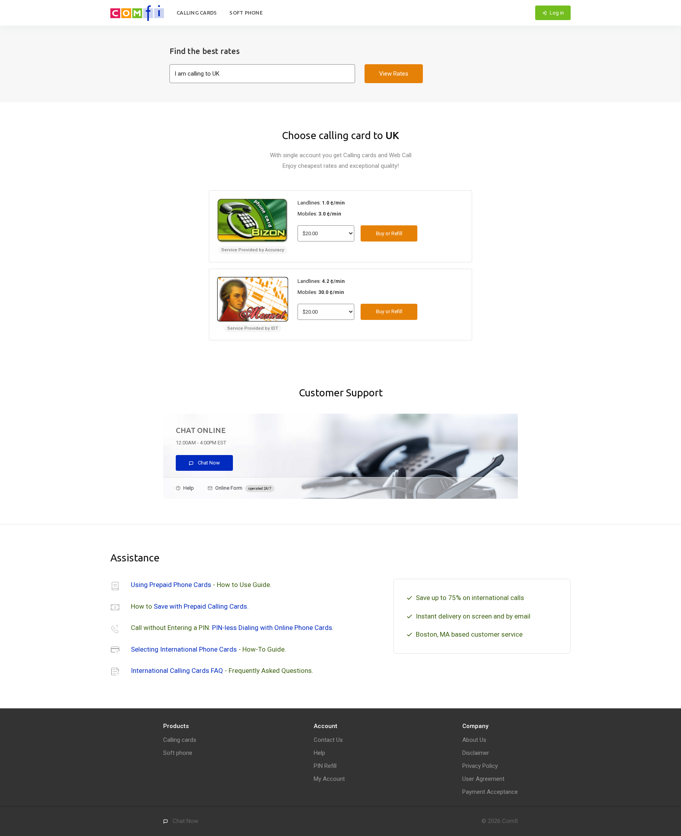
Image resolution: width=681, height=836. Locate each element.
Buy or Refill (389, 233)
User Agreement (483, 778)
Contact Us (328, 739)
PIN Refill (325, 765)
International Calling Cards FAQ (177, 670)
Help (188, 488)
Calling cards (197, 12)
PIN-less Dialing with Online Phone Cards (272, 628)
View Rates (393, 73)
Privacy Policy (480, 765)
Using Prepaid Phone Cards (171, 585)
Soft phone (246, 12)
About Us (474, 739)
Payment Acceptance (490, 791)
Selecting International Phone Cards (184, 649)
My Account (329, 778)
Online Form (243, 488)
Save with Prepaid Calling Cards (200, 606)
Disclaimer (475, 752)
